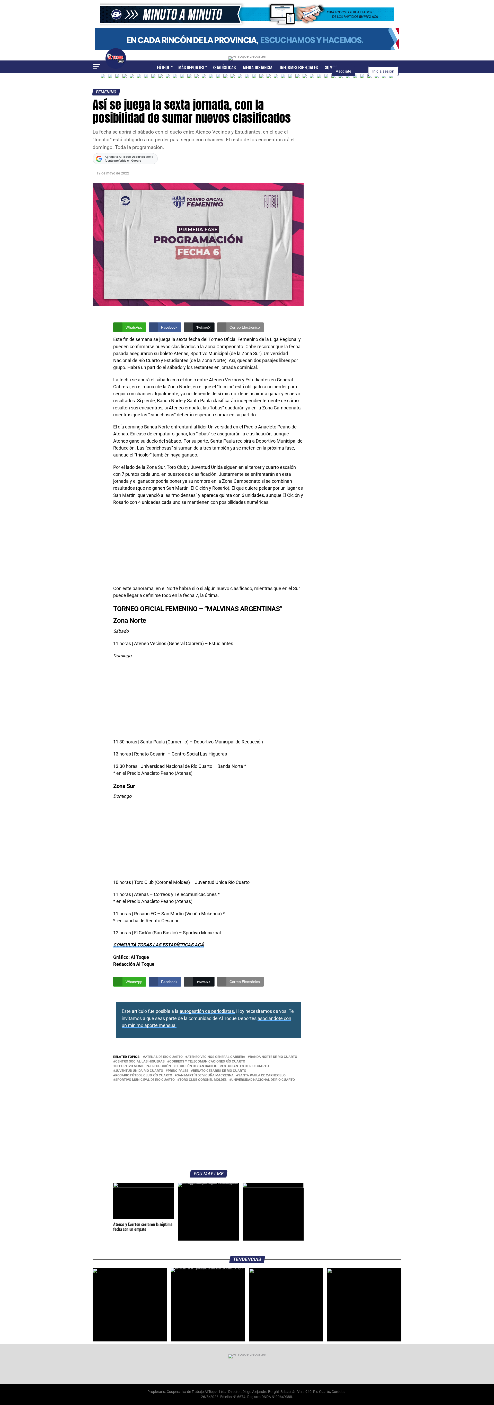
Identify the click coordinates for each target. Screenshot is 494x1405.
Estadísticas (224, 67)
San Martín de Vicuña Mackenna (205, 1075)
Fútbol (163, 67)
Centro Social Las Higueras (140, 1061)
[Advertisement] (208, 547)
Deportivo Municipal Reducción (143, 1066)
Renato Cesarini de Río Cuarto (219, 1071)
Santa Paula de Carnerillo (262, 1075)
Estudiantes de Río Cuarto (245, 1066)
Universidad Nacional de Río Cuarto (263, 1080)
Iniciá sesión (383, 71)
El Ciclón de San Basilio (196, 1066)
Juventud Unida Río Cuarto (139, 1071)
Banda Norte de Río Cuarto (273, 1057)
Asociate (343, 71)
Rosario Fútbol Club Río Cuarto (143, 1075)
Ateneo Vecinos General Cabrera (216, 1057)
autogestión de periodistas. (207, 1011)
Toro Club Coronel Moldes (203, 1080)
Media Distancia (257, 67)
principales (178, 1071)
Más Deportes (191, 67)
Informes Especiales (299, 67)
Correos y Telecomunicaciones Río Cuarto (207, 1061)
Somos (331, 67)
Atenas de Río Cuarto (164, 1057)
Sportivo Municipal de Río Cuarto (145, 1080)
